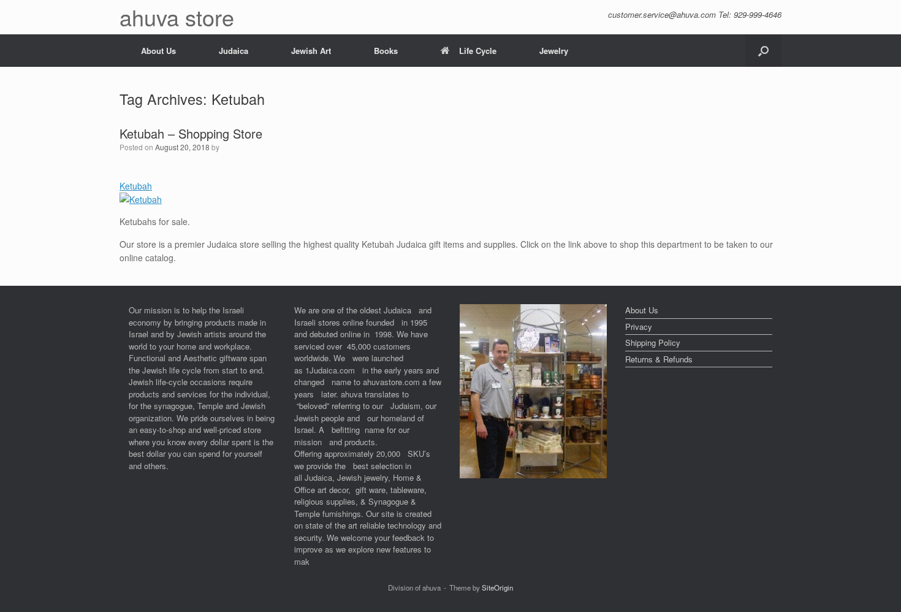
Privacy (638, 326)
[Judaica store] (533, 475)
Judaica (233, 50)
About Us (158, 50)
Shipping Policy (652, 342)
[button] (763, 50)
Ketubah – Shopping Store (191, 133)
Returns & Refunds (659, 359)
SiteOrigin (497, 587)
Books (386, 50)
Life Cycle (477, 50)
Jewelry (553, 50)
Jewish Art (311, 50)
